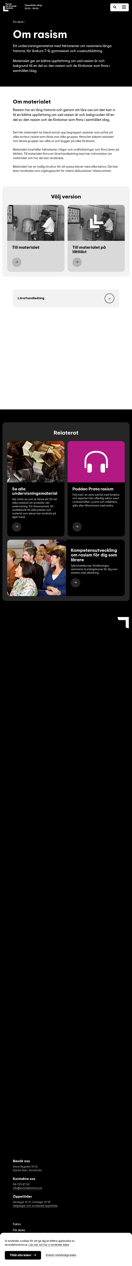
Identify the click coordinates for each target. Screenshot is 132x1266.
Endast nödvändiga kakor (61, 1255)
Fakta (17, 1224)
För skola (18, 22)
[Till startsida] (10, 7)
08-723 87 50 (21, 1184)
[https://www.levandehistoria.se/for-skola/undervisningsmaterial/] (16, 527)
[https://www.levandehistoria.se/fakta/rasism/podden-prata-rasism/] (77, 527)
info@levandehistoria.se (27, 1188)
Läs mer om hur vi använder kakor (48, 1245)
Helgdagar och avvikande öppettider (35, 1206)
